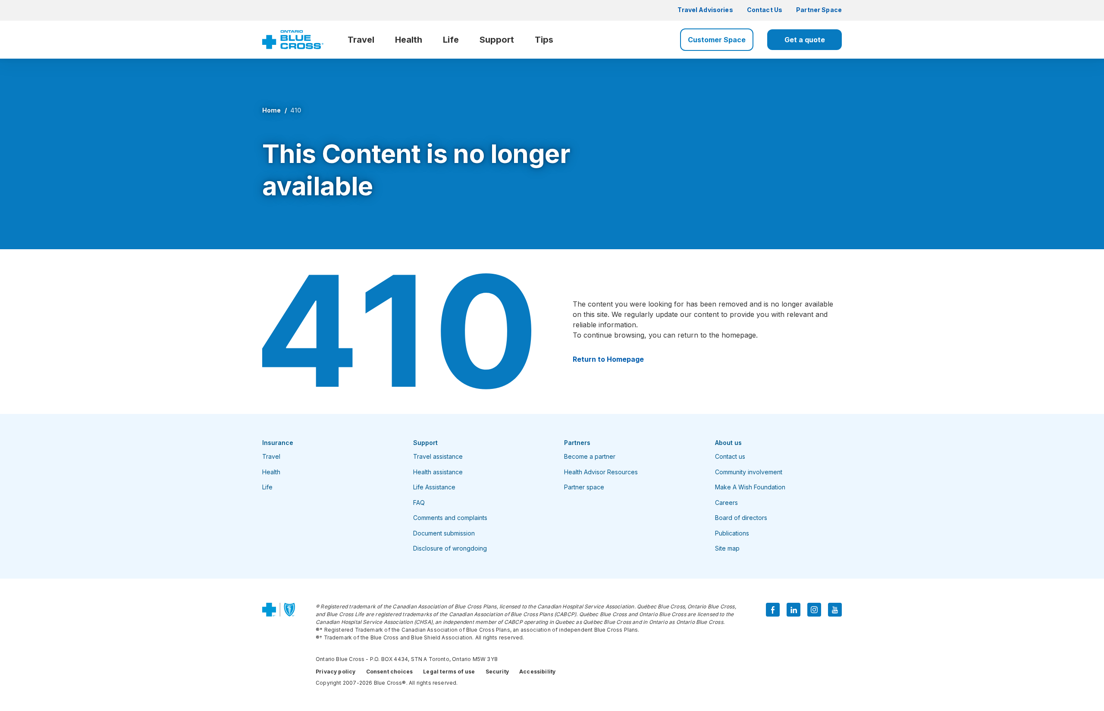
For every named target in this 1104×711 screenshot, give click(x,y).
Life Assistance (434, 487)
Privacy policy (336, 671)
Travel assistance (438, 456)
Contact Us (764, 9)
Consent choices (389, 671)
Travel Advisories (705, 9)
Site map (727, 548)
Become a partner (589, 456)
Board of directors (741, 517)
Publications (732, 533)
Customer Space (717, 39)
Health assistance (438, 472)
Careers (726, 502)
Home (271, 110)
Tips (544, 39)
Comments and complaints (450, 517)
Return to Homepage (608, 359)
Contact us (730, 456)
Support (497, 39)
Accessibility (537, 671)
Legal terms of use (449, 671)
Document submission (444, 533)
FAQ (419, 502)
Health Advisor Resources (601, 472)
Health (408, 39)
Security (497, 671)
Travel (361, 39)
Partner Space (819, 9)
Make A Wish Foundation (750, 487)
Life (451, 39)
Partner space (584, 487)
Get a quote (804, 39)
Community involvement (748, 472)
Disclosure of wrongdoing (450, 548)
